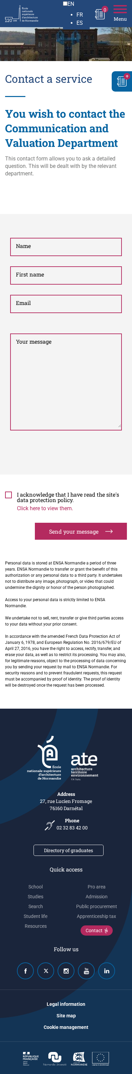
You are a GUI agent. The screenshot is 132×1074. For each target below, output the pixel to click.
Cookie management (66, 1027)
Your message (33, 341)
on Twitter (45, 970)
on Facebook (25, 970)
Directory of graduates (68, 850)
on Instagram (66, 970)
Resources (36, 926)
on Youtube (86, 970)
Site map (66, 1015)
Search (35, 906)
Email (23, 302)
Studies (35, 896)
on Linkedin (106, 970)
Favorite (122, 81)
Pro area (97, 886)
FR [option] (79, 15)
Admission (97, 896)
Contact (94, 930)
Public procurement (96, 906)
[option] (83, 15)
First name (30, 274)
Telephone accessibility (50, 823)
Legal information (66, 1004)
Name (23, 245)
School (35, 886)
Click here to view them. (45, 508)
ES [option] (79, 23)
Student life (35, 916)
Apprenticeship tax (96, 916)
